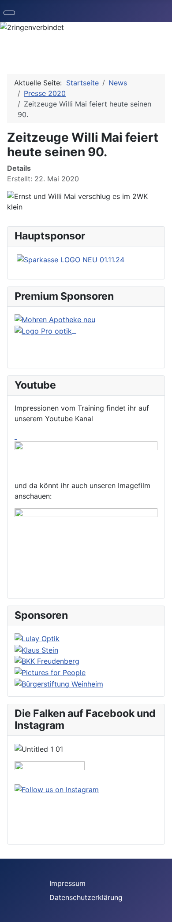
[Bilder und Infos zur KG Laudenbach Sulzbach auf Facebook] (50, 772)
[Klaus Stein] (36, 649)
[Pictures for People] (50, 671)
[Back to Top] (161, 911)
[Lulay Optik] (37, 637)
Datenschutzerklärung (86, 897)
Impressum (67, 883)
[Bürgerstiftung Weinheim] (59, 683)
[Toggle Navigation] (9, 13)
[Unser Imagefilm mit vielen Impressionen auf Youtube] (86, 545)
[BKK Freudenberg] (47, 660)
